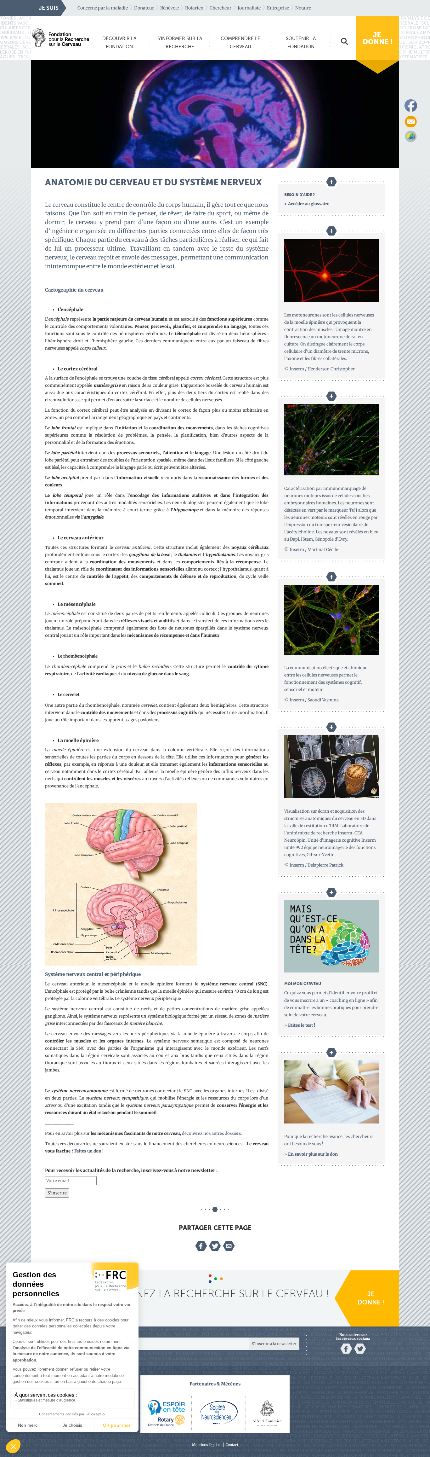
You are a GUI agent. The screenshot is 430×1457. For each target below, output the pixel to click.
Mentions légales (206, 1445)
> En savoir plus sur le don (311, 1154)
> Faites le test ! (299, 1025)
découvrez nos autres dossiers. (212, 1133)
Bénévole (169, 8)
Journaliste (249, 8)
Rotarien (194, 8)
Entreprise (278, 8)
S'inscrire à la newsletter (274, 1343)
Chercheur (220, 8)
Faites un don (87, 1151)
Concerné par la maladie (102, 8)
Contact (232, 1445)
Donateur (144, 8)
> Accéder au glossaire (306, 203)
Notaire (303, 8)
